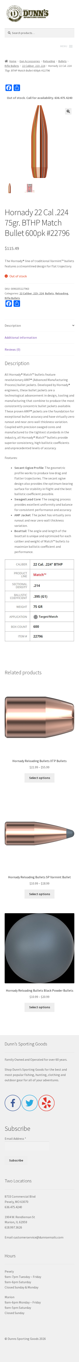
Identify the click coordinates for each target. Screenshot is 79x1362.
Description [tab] (13, 325)
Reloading (49, 61)
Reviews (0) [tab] (12, 349)
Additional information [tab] (21, 337)
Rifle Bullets (12, 66)
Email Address (15, 1138)
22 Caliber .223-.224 (33, 66)
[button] (68, 111)
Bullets (62, 61)
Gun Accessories (29, 61)
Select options (39, 778)
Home (12, 61)
